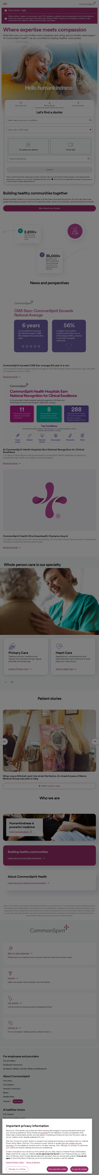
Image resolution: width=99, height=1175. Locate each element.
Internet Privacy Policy (15, 1162)
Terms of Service (33, 1162)
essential (44, 1133)
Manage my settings (17, 1169)
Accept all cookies (79, 1169)
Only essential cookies (57, 1169)
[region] (47, 1146)
